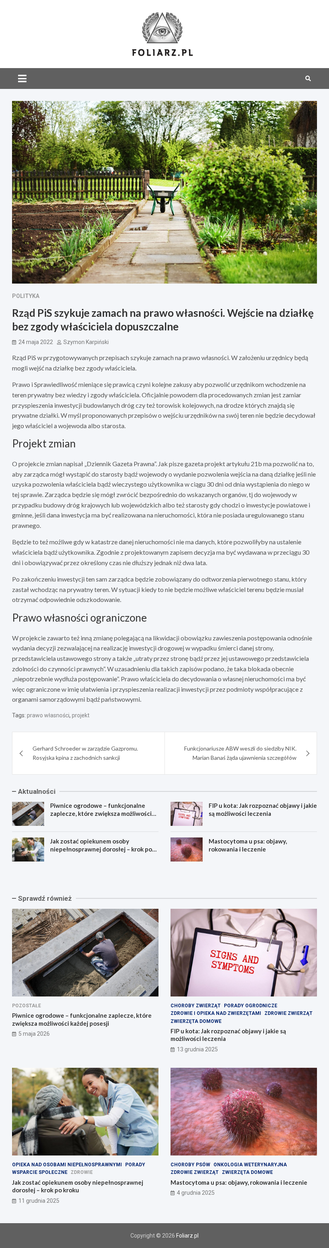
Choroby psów (190, 1164)
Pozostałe (26, 1005)
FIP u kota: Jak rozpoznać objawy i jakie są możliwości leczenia (263, 809)
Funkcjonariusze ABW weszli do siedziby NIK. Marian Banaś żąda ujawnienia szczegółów (240, 753)
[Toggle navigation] (22, 78)
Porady (135, 1164)
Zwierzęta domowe (196, 1021)
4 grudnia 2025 (196, 1193)
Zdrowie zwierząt (288, 1013)
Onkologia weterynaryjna (250, 1164)
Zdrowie (82, 1172)
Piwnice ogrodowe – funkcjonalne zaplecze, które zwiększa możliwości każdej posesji (101, 813)
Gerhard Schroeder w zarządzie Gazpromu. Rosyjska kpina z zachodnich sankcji (85, 753)
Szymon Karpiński (86, 342)
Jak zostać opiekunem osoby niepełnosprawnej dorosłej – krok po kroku (101, 848)
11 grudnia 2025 (38, 1201)
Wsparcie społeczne (39, 1172)
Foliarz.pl (187, 1235)
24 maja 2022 (35, 342)
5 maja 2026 (34, 1034)
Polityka (25, 296)
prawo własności (48, 715)
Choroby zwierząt (196, 1005)
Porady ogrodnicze (250, 1005)
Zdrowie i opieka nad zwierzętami (216, 1013)
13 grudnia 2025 (197, 1049)
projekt (80, 715)
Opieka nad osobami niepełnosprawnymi (67, 1164)
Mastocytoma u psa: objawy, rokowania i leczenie (248, 845)
